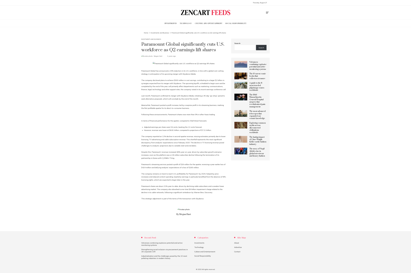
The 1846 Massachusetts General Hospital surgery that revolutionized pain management (257, 101)
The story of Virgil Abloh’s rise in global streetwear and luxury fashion (257, 152)
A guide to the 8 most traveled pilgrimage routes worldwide (256, 86)
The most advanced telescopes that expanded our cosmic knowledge (257, 115)
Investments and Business (151, 39)
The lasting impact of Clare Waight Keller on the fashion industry (257, 140)
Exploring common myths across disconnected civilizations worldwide (257, 128)
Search (237, 43)
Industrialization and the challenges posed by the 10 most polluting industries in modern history (164, 257)
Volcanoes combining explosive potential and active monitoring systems (257, 65)
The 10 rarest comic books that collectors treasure (257, 76)
